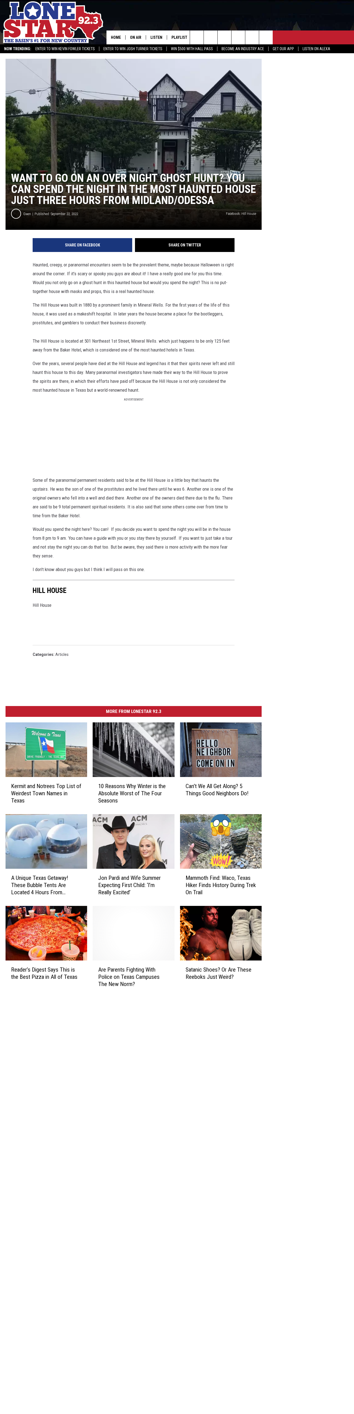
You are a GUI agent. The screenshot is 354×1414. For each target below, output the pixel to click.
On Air (135, 37)
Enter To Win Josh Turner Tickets (132, 49)
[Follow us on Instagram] (238, 37)
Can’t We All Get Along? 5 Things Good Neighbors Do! (217, 790)
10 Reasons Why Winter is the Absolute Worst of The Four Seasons (132, 793)
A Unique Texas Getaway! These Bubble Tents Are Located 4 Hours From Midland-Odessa (39, 885)
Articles (62, 654)
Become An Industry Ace (243, 49)
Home (116, 37)
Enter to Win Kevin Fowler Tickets (65, 49)
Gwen (27, 214)
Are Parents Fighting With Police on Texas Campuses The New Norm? (129, 976)
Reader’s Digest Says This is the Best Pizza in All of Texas (44, 973)
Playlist (179, 37)
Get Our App (283, 49)
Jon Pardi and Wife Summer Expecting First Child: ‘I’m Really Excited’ (129, 885)
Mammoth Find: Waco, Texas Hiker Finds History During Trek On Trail (221, 885)
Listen (156, 37)
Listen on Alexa (316, 49)
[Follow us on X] (266, 37)
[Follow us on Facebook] (224, 37)
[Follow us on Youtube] (252, 37)
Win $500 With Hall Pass (192, 49)
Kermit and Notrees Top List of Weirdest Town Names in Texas (46, 793)
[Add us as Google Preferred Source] (210, 37)
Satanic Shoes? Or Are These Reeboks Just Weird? (218, 973)
